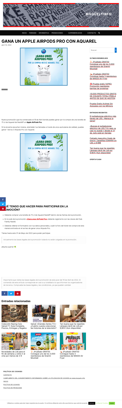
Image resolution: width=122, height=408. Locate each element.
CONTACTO (91, 33)
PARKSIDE (32, 33)
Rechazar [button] (91, 403)
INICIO (24, 33)
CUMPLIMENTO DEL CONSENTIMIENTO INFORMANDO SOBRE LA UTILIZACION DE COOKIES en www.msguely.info (44, 378)
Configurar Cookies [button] (101, 403)
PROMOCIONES (57, 33)
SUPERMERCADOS (75, 33)
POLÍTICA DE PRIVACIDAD (12, 388)
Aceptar (112, 403)
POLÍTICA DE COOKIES (11, 384)
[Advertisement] (44, 105)
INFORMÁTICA (44, 33)
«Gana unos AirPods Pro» (36, 219)
